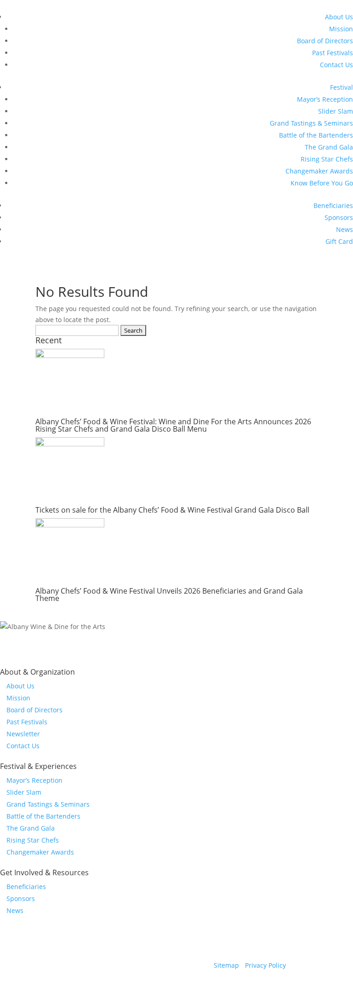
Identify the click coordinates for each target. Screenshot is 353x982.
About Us (339, 16)
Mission (341, 28)
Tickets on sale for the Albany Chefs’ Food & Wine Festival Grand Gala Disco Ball (172, 510)
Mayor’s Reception (325, 99)
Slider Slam (335, 111)
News (344, 229)
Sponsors (339, 217)
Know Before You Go (321, 183)
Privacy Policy (265, 965)
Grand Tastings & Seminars (311, 123)
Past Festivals (332, 52)
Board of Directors (325, 40)
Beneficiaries (333, 205)
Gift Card (339, 241)
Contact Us (336, 64)
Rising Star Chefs (327, 159)
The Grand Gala (329, 147)
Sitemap (226, 965)
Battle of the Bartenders (316, 135)
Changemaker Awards (319, 171)
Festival (341, 87)
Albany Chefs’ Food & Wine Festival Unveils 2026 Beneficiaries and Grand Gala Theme (169, 594)
